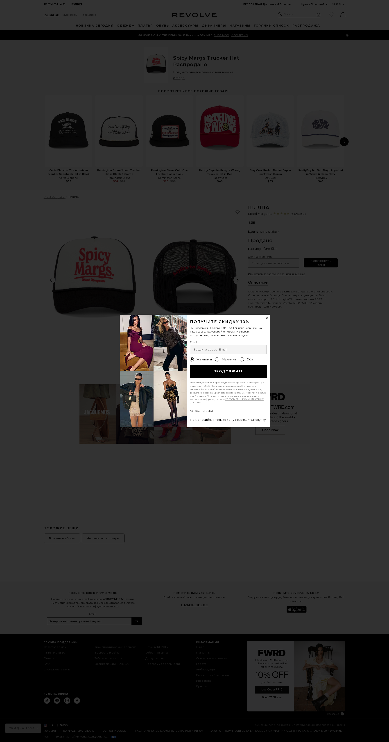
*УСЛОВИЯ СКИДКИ (201, 411)
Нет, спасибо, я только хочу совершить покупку (228, 419)
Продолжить (228, 371)
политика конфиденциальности (241, 396)
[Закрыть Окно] (267, 318)
